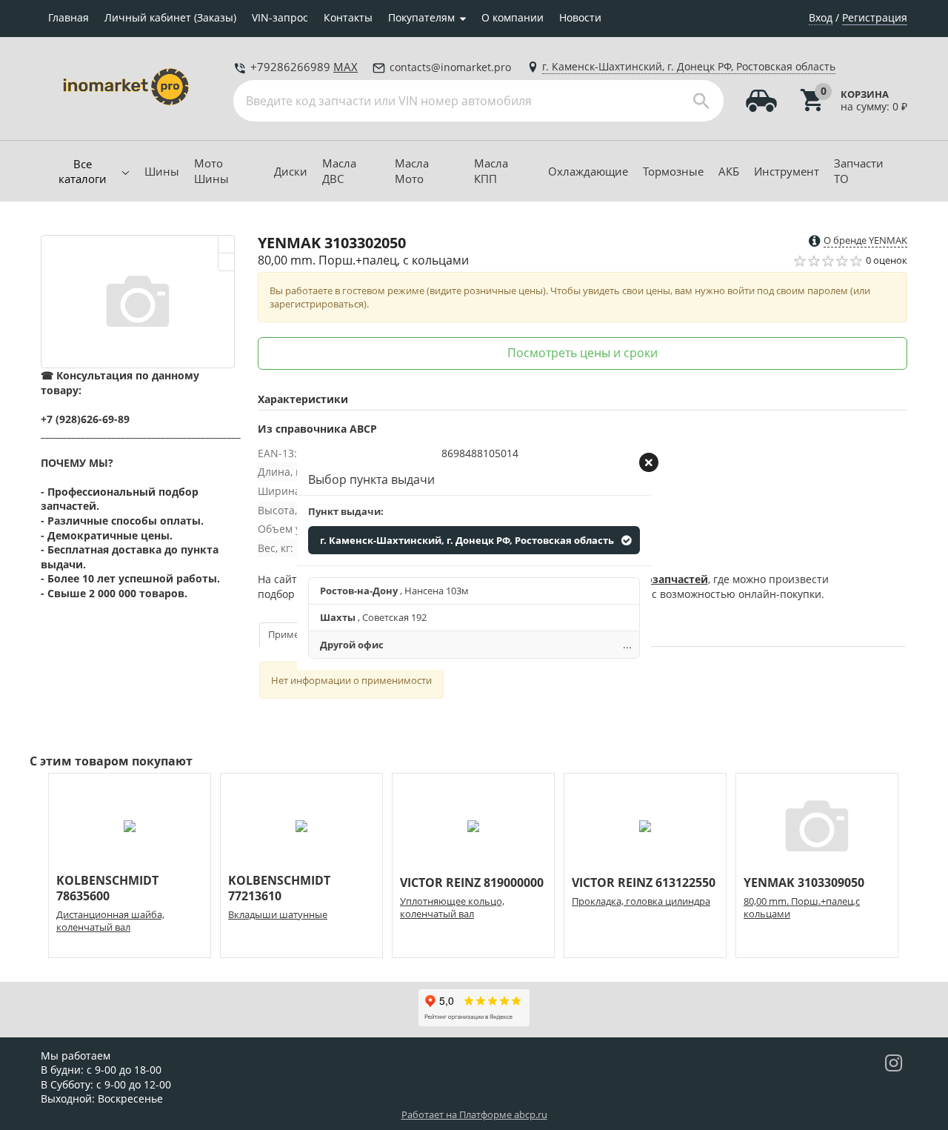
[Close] (648, 462)
